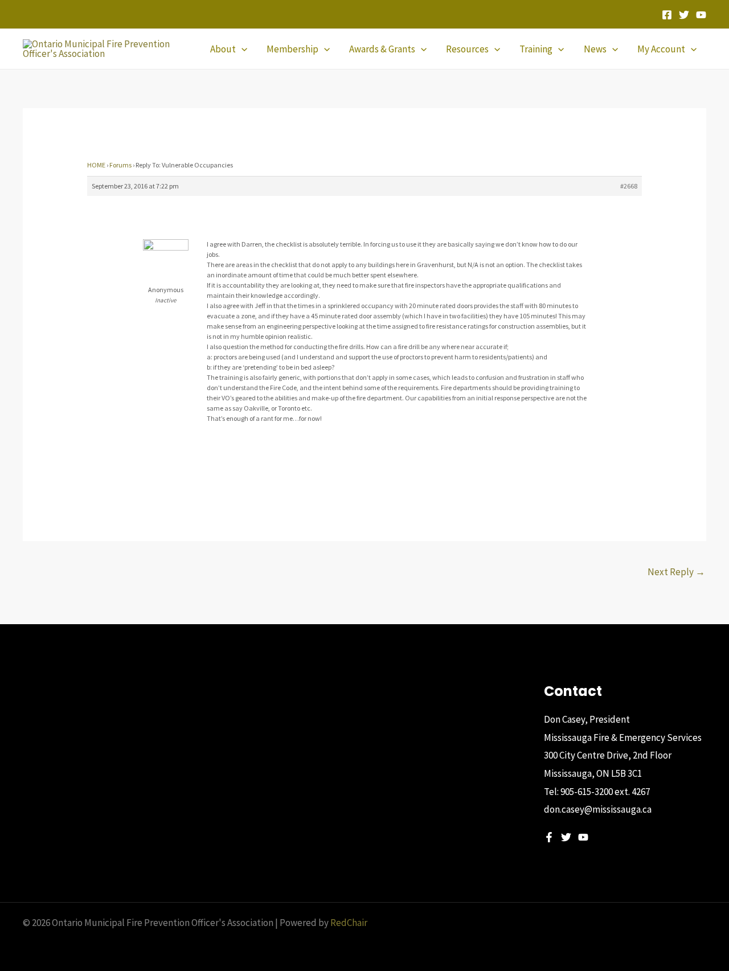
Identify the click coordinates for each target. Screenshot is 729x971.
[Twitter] (684, 15)
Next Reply (676, 572)
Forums (120, 165)
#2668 (628, 186)
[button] (241, 49)
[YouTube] (701, 15)
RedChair (348, 922)
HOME (96, 165)
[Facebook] (667, 15)
